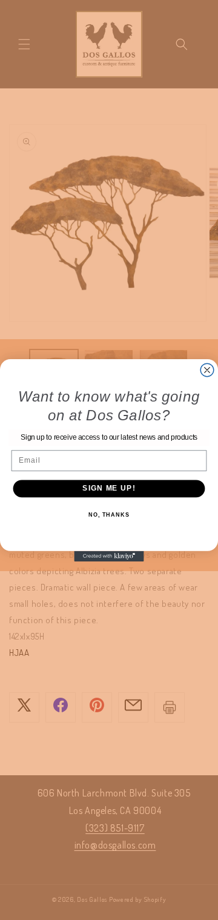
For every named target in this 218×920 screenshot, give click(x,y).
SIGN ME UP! (108, 488)
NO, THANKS (109, 515)
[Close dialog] (207, 370)
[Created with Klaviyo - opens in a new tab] (109, 556)
